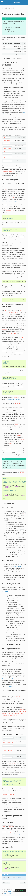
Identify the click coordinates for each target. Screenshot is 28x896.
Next (22, 882)
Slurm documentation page (9, 201)
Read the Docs (8, 893)
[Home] (2, 8)
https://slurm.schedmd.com (9, 678)
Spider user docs (15, 2)
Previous (6, 882)
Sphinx (9, 891)
